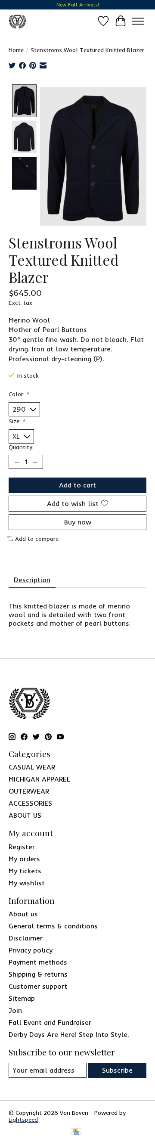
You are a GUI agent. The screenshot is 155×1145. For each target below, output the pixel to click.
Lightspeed (23, 1119)
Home (16, 50)
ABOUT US (25, 815)
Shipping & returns (38, 974)
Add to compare (37, 538)
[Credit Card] (76, 1132)
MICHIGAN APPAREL (39, 779)
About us (23, 913)
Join (15, 1010)
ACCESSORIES (30, 803)
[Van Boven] (17, 21)
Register (22, 846)
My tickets (25, 870)
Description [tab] (32, 579)
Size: (17, 421)
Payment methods (38, 962)
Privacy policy (31, 950)
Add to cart (77, 485)
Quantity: (21, 447)
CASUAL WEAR (32, 767)
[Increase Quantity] (34, 462)
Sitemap (22, 998)
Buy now (77, 522)
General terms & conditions (53, 926)
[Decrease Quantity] (16, 462)
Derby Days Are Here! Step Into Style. (69, 1034)
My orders (24, 858)
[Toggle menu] (137, 21)
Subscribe (117, 1070)
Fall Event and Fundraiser (50, 1022)
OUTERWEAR (29, 791)
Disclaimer (26, 938)
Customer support (38, 986)
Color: (19, 394)
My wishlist (27, 882)
